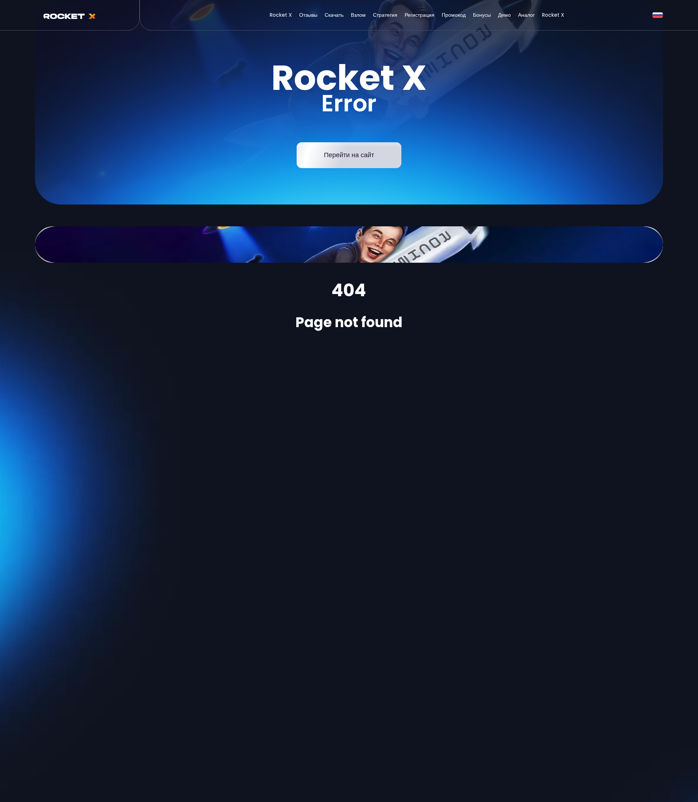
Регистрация (419, 15)
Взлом (358, 15)
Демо (504, 15)
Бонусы (482, 15)
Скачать (334, 15)
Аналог (526, 15)
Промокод (454, 15)
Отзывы (308, 15)
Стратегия (385, 15)
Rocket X (281, 15)
